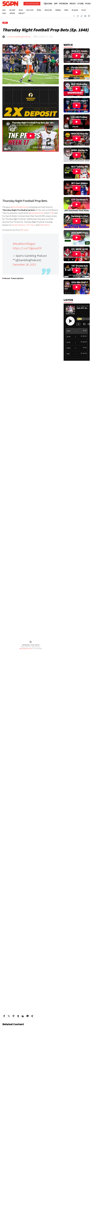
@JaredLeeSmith (37, 213)
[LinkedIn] (23, 1016)
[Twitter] (74, 16)
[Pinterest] (13, 1016)
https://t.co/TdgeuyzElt (27, 248)
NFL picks (24, 230)
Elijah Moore (44, 225)
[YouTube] (85, 16)
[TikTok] (82, 16)
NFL (5, 23)
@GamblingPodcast (19, 207)
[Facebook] (4, 1016)
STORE (80, 3)
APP (56, 3)
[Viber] (27, 1016)
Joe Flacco (30, 225)
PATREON (63, 3)
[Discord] (89, 16)
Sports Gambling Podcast (19, 36)
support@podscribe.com (26, 648)
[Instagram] (78, 16)
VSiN (52, 213)
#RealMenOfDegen (24, 244)
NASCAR (48, 10)
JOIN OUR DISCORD (32, 4)
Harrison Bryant (18, 225)
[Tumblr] (18, 1016)
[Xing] (32, 1016)
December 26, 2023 (24, 264)
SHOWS (48, 3)
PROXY (73, 3)
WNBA (58, 10)
